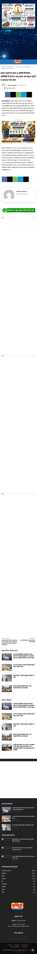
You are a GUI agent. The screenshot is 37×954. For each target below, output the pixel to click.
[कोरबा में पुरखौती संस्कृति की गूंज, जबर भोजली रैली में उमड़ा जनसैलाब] (7, 688)
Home (3, 67)
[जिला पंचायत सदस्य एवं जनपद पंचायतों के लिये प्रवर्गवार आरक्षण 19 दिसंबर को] (6, 850)
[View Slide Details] (18, 210)
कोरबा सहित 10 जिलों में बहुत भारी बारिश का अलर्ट (23, 825)
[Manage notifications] (32, 950)
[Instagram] (16, 938)
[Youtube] (26, 938)
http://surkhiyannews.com (22, 194)
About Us (10, 945)
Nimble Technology (18, 952)
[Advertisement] (18, 46)
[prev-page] (3, 755)
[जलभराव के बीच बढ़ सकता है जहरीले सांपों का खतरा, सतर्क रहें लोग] (7, 667)
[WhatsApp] (18, 94)
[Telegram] (24, 94)
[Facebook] (7, 94)
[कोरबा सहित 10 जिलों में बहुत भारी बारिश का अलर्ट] (7, 678)
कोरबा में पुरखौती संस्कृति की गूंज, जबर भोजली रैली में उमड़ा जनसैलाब (22, 687)
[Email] (29, 94)
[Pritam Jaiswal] (4, 85)
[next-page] (6, 755)
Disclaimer (16, 945)
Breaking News (10, 67)
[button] (3, 61)
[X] (13, 94)
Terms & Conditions (15, 947)
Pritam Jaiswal (12, 85)
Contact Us (24, 947)
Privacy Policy (24, 945)
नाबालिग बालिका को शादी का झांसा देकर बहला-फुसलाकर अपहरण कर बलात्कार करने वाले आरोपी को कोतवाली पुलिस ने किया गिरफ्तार (9, 642)
